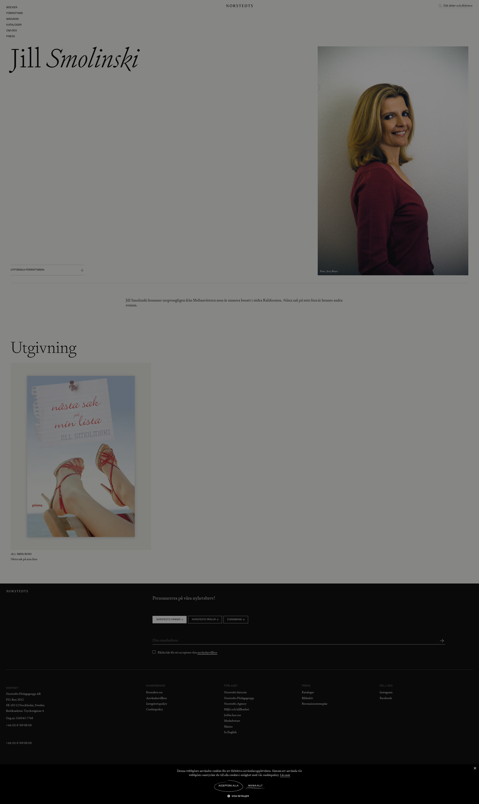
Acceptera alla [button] (229, 786)
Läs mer (285, 775)
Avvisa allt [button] (255, 786)
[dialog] (239, 402)
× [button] (474, 768)
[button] (239, 796)
